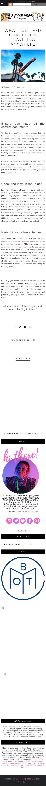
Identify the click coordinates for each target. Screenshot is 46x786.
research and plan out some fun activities (19, 241)
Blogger (32, 2)
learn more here (8, 201)
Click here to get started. (27, 511)
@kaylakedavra (23, 531)
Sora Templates (23, 778)
